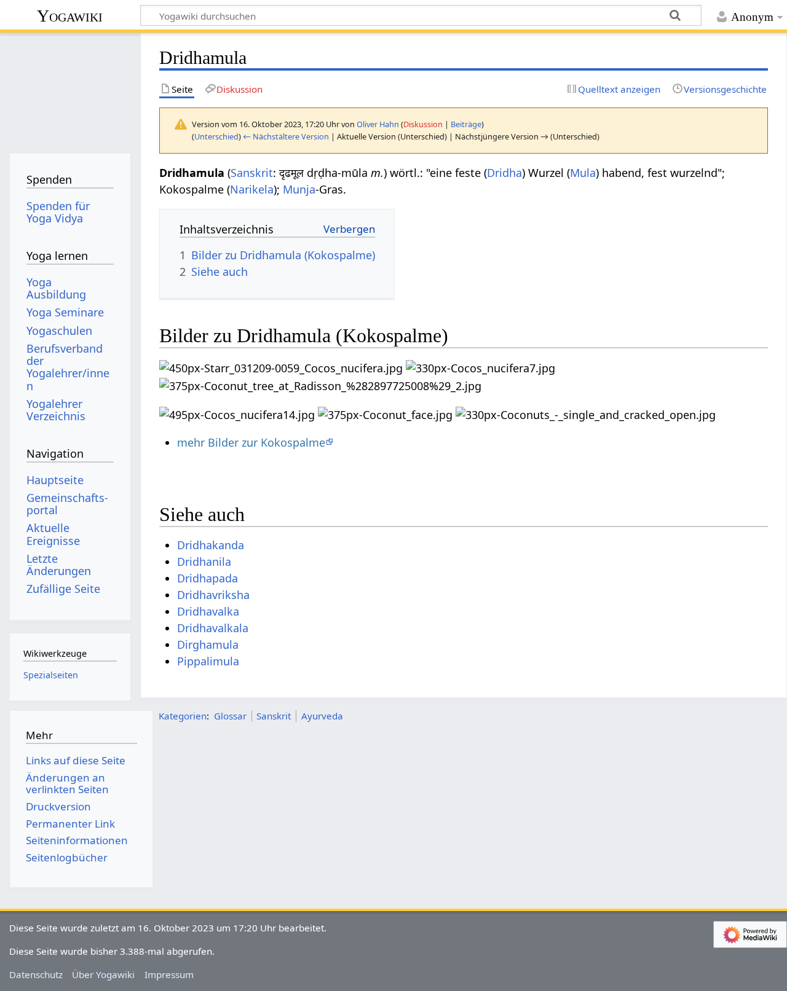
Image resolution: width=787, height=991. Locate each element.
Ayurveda (322, 716)
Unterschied (216, 136)
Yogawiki (70, 15)
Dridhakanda (210, 545)
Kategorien (183, 716)
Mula (583, 172)
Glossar (230, 716)
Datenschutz (36, 974)
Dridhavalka (208, 611)
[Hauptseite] (69, 90)
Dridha (504, 172)
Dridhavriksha (213, 594)
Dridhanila (204, 561)
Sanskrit (252, 172)
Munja (299, 189)
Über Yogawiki (103, 974)
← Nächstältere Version (286, 136)
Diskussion (423, 124)
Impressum (169, 974)
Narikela (252, 189)
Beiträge (466, 124)
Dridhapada (207, 578)
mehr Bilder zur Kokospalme (251, 442)
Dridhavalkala (212, 628)
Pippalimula (208, 661)
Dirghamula (208, 644)
